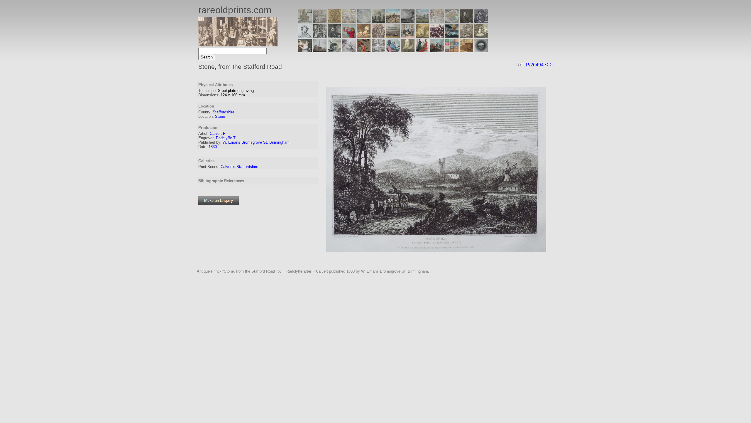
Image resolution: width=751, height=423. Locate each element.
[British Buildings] (378, 21)
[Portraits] (378, 35)
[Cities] (393, 21)
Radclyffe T (226, 138)
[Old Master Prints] (466, 35)
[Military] (437, 50)
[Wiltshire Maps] (437, 21)
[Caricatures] (349, 35)
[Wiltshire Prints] (422, 21)
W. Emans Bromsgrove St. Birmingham (256, 142)
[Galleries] (452, 35)
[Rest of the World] (364, 21)
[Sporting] (393, 35)
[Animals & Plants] (364, 35)
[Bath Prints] (408, 21)
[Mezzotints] (481, 35)
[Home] (238, 44)
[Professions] (393, 50)
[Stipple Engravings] (305, 50)
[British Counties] (305, 21)
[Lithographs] (334, 50)
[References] (466, 50)
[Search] (481, 50)
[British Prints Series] (320, 21)
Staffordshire (223, 112)
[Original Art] (422, 35)
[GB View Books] (452, 50)
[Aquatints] (320, 50)
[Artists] (466, 21)
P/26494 (535, 64)
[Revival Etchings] (349, 50)
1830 (213, 147)
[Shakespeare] (408, 50)
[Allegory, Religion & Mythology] (378, 50)
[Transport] (408, 35)
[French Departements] (452, 21)
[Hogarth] (334, 35)
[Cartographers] (481, 21)
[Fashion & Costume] (422, 50)
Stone (220, 116)
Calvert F (217, 133)
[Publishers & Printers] (320, 35)
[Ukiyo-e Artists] (364, 50)
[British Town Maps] (349, 21)
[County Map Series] (334, 21)
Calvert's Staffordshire (239, 166)
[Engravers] (305, 35)
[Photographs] (437, 35)
